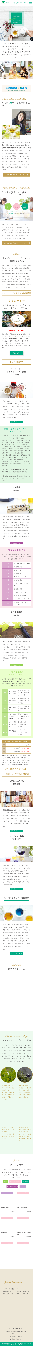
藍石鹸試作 (4, 1232)
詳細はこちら (16, 353)
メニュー (18, 1289)
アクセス (25, 1294)
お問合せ (18, 1294)
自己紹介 (11, 1289)
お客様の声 (26, 1291)
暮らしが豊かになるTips (12, 1186)
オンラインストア (8, 1294)
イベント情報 (17, 1291)
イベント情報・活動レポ (15, 1181)
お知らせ (5, 1181)
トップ (5, 1289)
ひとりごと (22, 1186)
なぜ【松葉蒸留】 (22, 1207)
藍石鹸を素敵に (5, 1207)
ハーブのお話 (26, 1181)
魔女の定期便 (7, 1291)
